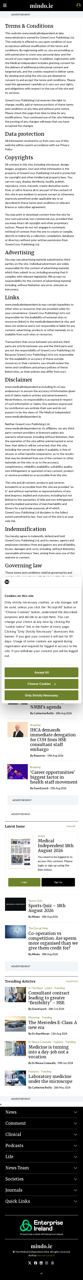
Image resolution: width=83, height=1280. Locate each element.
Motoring (33, 1017)
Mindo (36, 916)
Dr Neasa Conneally (40, 1042)
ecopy (41, 835)
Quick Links (17, 1201)
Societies (14, 1179)
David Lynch (41, 788)
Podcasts (14, 1145)
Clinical (13, 1134)
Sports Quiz (35, 900)
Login (24, 882)
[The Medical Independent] (78, 5)
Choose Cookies (39, 683)
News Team (17, 1167)
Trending (59, 988)
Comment (15, 1123)
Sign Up (58, 882)
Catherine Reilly (44, 713)
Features (33, 1071)
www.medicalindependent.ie (40, 33)
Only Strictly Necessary (41, 695)
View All (70, 826)
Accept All (41, 672)
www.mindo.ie (14, 37)
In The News (35, 988)
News (11, 1112)
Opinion (58, 1042)
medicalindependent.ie (49, 321)
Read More (72, 981)
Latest (48, 988)
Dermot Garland (45, 1255)
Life (9, 1156)
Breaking (35, 725)
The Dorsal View (38, 928)
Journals (13, 1190)
